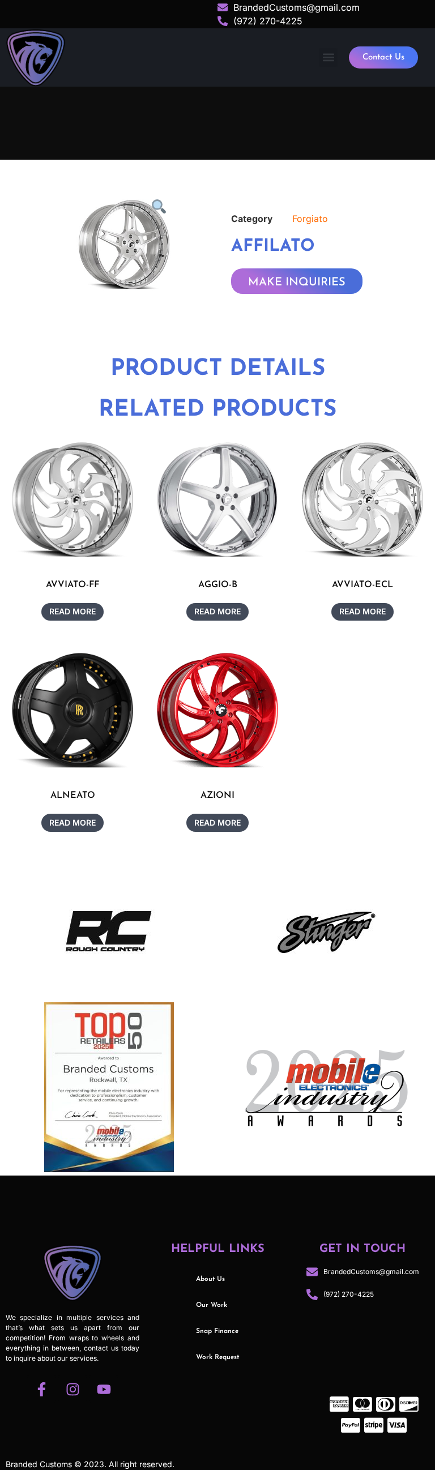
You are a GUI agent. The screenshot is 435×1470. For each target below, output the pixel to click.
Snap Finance (217, 1331)
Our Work (211, 1305)
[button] (328, 57)
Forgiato (310, 218)
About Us (210, 1279)
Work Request (217, 1357)
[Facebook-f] (41, 1389)
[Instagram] (72, 1389)
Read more (72, 611)
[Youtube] (103, 1389)
